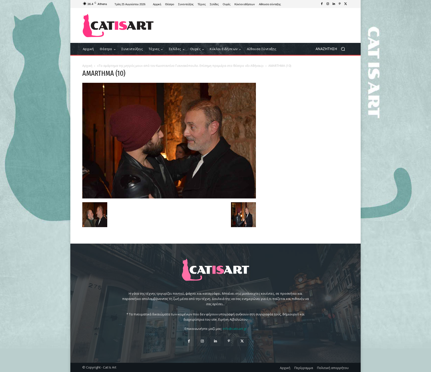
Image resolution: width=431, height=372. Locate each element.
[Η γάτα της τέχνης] (118, 25)
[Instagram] (328, 4)
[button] (332, 49)
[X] (346, 4)
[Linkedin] (334, 4)
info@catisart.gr (235, 328)
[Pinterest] (340, 4)
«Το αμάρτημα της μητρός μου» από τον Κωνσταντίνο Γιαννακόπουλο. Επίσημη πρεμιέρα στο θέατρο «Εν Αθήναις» (180, 66)
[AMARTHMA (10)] (169, 197)
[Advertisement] (256, 25)
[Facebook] (322, 4)
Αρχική (87, 66)
